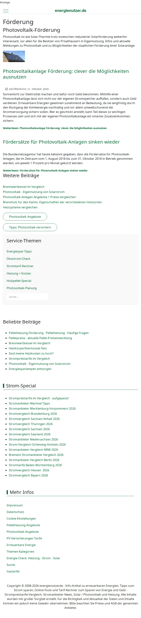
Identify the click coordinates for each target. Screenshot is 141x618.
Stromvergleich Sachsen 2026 (29, 429)
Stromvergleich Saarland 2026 (29, 434)
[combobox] (27, 296)
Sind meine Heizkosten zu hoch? (31, 353)
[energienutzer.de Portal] (70, 11)
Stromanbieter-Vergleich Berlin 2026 (34, 460)
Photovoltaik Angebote (25, 217)
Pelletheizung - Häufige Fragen (67, 333)
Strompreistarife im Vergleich (29, 359)
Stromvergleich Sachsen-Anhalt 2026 (34, 419)
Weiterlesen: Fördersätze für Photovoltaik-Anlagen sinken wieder (45, 170)
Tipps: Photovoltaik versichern (30, 227)
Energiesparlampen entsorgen (30, 369)
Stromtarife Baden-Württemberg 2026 (35, 465)
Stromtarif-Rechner (20, 266)
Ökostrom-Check (18, 259)
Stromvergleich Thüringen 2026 (31, 424)
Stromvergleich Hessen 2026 (29, 470)
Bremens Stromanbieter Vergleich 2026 (36, 455)
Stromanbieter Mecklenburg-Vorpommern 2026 (42, 408)
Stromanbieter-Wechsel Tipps (29, 403)
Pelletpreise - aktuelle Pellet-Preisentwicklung (40, 338)
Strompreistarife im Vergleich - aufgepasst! (39, 398)
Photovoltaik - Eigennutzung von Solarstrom (39, 364)
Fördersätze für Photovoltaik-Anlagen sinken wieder (61, 141)
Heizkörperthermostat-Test (28, 348)
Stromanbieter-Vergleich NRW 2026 (33, 450)
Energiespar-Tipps (19, 251)
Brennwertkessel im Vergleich (29, 343)
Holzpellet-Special (19, 281)
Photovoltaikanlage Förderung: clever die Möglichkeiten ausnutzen (66, 74)
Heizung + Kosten (19, 273)
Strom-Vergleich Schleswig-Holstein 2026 (37, 444)
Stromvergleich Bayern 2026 (28, 475)
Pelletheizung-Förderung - (27, 333)
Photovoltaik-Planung (22, 288)
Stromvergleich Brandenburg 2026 (33, 414)
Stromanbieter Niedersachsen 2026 (33, 439)
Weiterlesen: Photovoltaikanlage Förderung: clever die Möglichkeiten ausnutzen (55, 128)
